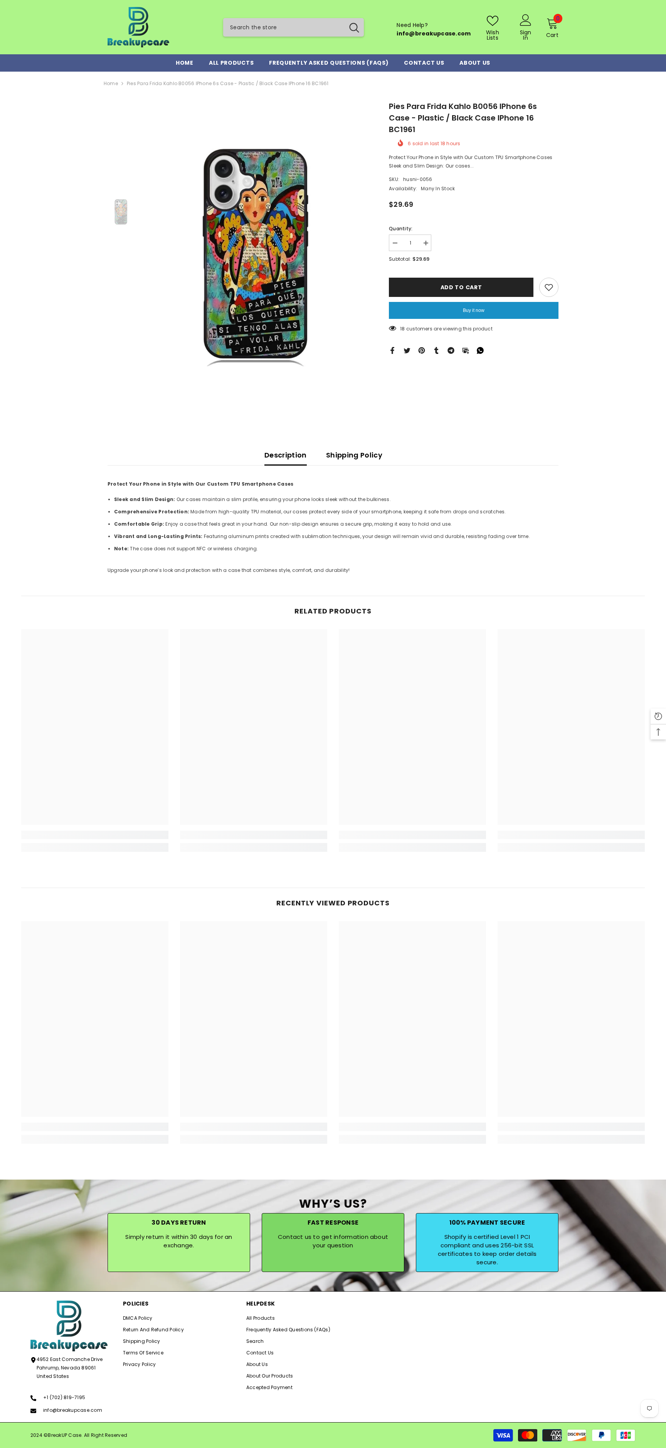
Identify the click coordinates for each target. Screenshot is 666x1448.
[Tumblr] (436, 350)
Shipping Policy (354, 455)
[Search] (293, 27)
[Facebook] (392, 350)
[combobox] (283, 27)
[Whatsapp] (480, 350)
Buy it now (473, 310)
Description (285, 455)
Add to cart (461, 287)
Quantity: (400, 228)
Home (111, 83)
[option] (256, 256)
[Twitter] (407, 350)
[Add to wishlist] (548, 287)
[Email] (465, 350)
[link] (94, 835)
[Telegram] (450, 350)
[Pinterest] (421, 350)
